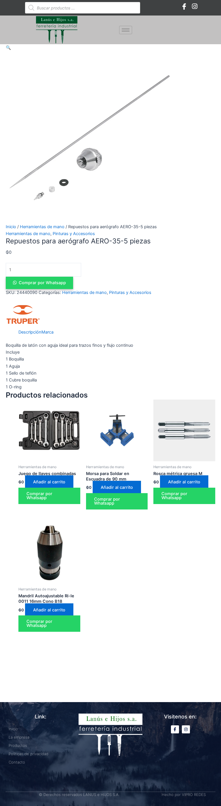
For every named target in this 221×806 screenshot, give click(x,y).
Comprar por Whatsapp (42, 282)
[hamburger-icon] (125, 30)
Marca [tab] (47, 332)
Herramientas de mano (42, 226)
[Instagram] (194, 6)
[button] (8, 47)
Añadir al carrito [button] (49, 482)
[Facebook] (184, 6)
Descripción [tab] (29, 332)
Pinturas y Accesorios (74, 233)
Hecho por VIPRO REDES (184, 794)
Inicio (11, 226)
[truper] (23, 314)
